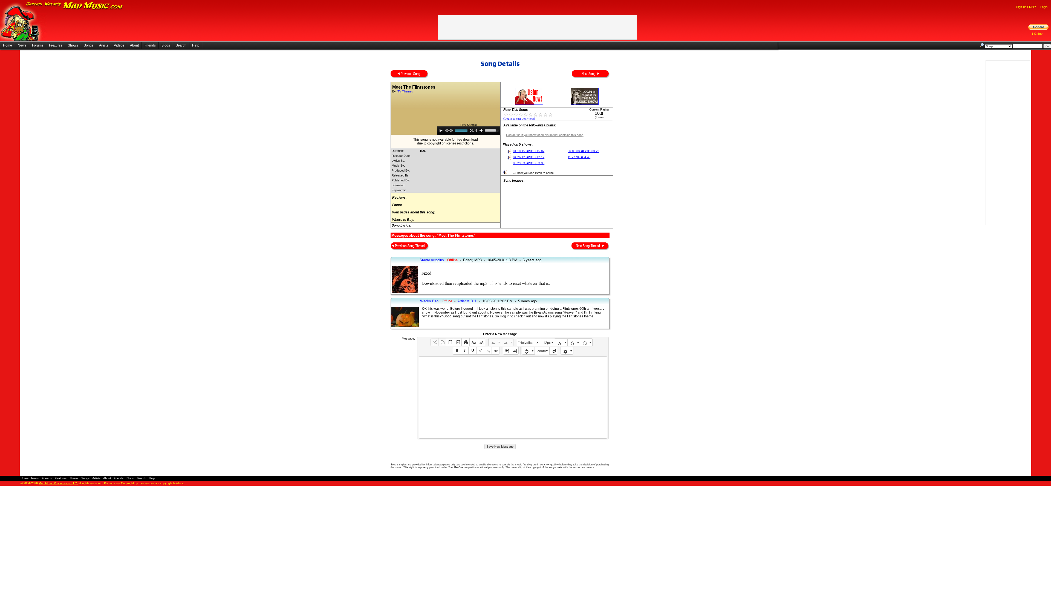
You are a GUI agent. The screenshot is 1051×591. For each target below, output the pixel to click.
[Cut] (434, 342)
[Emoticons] (567, 350)
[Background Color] (574, 342)
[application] (468, 130)
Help (195, 45)
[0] (506, 114)
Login (1043, 6)
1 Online (1037, 33)
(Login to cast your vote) (519, 118)
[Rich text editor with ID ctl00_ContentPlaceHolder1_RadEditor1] (513, 397)
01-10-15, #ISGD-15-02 (528, 151)
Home (7, 45)
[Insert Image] (514, 350)
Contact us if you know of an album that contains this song (544, 135)
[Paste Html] (457, 342)
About (134, 45)
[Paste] (450, 342)
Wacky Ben (429, 301)
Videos (119, 45)
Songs (88, 45)
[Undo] (495, 342)
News (22, 45)
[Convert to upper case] (481, 342)
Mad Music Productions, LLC (58, 483)
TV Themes (405, 91)
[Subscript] (488, 350)
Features (55, 45)
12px (547, 342)
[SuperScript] (480, 350)
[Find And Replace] (465, 342)
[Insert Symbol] (586, 342)
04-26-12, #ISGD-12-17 (528, 157)
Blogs (165, 45)
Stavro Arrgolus (432, 260)
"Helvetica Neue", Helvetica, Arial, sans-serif (529, 342)
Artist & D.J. (467, 301)
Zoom (541, 350)
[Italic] (464, 350)
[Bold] (456, 350)
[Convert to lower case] (473, 342)
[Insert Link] (507, 350)
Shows (73, 45)
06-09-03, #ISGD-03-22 (583, 151)
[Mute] (481, 130)
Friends (150, 45)
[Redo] (507, 342)
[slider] (492, 130)
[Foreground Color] (561, 342)
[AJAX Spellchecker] (528, 350)
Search (181, 45)
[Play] (441, 130)
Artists (103, 45)
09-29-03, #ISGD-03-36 (528, 163)
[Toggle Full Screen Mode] (553, 350)
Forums (37, 45)
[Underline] (472, 350)
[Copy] (442, 342)
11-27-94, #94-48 (579, 157)
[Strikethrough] (495, 350)
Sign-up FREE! (1026, 6)
